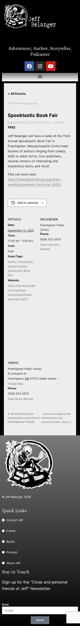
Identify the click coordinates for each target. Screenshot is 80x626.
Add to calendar (27, 202)
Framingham (25, 261)
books (12, 261)
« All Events (17, 94)
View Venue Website (20, 398)
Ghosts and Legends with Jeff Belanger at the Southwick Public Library (56, 417)
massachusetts (17, 266)
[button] (40, 76)
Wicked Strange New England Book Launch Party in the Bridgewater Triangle (24, 417)
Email (5, 604)
